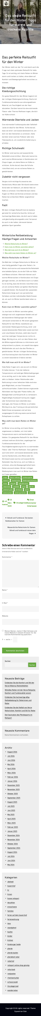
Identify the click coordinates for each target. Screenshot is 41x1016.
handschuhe (16, 480)
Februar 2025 (12, 827)
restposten (11, 973)
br (8, 890)
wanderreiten (12, 990)
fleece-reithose (15, 477)
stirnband (19, 489)
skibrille (31, 486)
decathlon (11, 902)
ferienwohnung (13, 919)
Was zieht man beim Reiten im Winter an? (20, 252)
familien (10, 910)
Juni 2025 (11, 810)
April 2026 (11, 768)
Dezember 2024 (13, 835)
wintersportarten (20, 493)
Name (4, 589)
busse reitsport (13, 898)
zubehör (31, 493)
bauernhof (11, 885)
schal (24, 486)
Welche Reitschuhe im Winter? (16, 243)
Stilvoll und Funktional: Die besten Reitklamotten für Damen (19, 519)
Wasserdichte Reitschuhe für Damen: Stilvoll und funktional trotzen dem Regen (21, 530)
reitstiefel (16, 486)
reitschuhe (6, 486)
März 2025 (11, 822)
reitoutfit (13, 483)
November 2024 (13, 839)
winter (27, 489)
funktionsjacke (27, 477)
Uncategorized (21, 502)
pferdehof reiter (13, 956)
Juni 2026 (11, 760)
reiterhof (10, 961)
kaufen (10, 931)
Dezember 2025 (13, 785)
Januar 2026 (12, 781)
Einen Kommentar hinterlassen (32, 502)
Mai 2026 (10, 764)
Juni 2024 (11, 860)
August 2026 (12, 751)
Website (5, 615)
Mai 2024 (10, 864)
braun (9, 894)
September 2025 (13, 797)
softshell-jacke (8, 489)
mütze (5, 483)
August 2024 (12, 852)
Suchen (7, 661)
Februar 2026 (12, 776)
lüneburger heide (14, 944)
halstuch (6, 480)
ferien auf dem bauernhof (17, 915)
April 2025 (11, 818)
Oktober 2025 (12, 793)
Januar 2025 (12, 831)
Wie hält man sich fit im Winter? (17, 249)
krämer (10, 940)
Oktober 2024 (12, 843)
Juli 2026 (11, 756)
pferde (9, 948)
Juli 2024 (11, 856)
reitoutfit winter (23, 483)
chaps (5, 477)
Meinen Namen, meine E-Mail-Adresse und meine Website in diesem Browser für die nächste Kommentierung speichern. (21, 632)
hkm (9, 923)
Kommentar (7, 557)
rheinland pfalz (13, 977)
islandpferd (11, 927)
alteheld (10, 881)
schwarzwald (12, 981)
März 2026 (11, 772)
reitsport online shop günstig (18, 965)
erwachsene (12, 906)
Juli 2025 (11, 806)
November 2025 (13, 789)
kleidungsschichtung (30, 480)
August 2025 (12, 801)
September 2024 (13, 847)
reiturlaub (11, 969)
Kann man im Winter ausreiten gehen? (19, 246)
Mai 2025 (10, 814)
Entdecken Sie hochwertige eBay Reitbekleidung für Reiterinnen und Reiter (18, 700)
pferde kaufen (12, 952)
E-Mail (5, 602)
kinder (9, 936)
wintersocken (7, 493)
